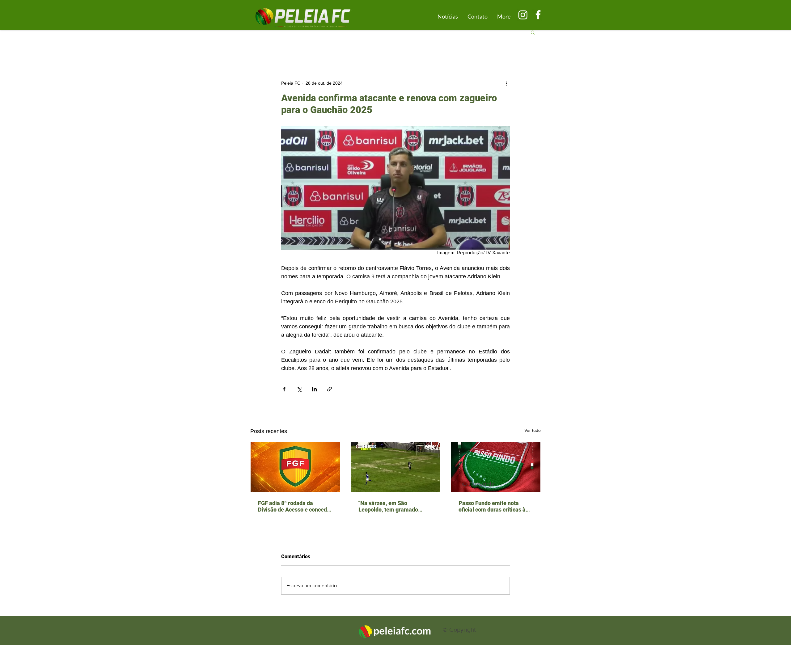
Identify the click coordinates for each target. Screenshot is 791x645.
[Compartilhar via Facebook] (284, 389)
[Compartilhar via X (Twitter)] (299, 389)
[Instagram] (523, 15)
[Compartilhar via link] (329, 389)
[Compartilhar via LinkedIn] (314, 389)
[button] (533, 32)
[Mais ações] (506, 83)
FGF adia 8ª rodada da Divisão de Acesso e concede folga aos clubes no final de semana (294, 506)
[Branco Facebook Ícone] (538, 15)
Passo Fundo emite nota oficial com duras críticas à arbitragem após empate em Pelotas (494, 506)
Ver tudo (532, 430)
